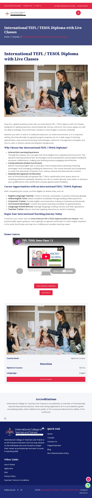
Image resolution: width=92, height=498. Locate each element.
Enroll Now (46, 293)
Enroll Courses (46, 379)
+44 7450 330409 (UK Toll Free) (64, 6)
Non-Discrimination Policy (58, 453)
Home (6, 37)
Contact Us (52, 441)
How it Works (9, 464)
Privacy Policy (10, 476)
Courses (15, 37)
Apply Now (8, 468)
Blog (49, 449)
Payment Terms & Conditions (16, 480)
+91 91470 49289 (82, 6)
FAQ (6, 472)
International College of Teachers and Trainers (60, 490)
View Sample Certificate (46, 286)
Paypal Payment (54, 445)
